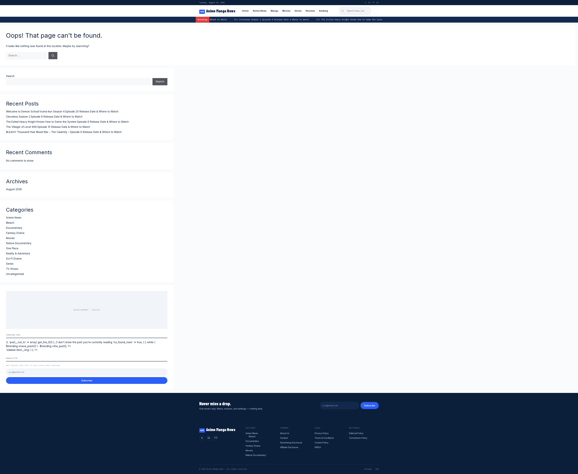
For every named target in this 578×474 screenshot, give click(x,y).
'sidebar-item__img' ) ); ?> (21, 349)
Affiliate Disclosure (289, 447)
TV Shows (12, 268)
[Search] (52, 55)
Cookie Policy (321, 442)
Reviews (310, 10)
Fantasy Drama (15, 233)
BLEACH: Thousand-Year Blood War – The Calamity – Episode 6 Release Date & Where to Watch (64, 132)
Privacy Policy (322, 433)
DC (378, 2)
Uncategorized (15, 274)
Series (298, 10)
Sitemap (368, 469)
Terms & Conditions (324, 438)
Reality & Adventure (18, 253)
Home (245, 10)
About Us (284, 433)
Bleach (10, 222)
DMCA (318, 447)
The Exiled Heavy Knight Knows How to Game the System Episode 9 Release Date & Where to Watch (328, 19)
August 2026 (14, 189)
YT (373, 2)
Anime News (259, 10)
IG (369, 2)
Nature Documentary (18, 243)
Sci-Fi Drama (14, 258)
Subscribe (86, 380)
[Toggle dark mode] (375, 11)
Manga (274, 10)
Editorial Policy (356, 433)
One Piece (12, 248)
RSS (377, 469)
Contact (284, 438)
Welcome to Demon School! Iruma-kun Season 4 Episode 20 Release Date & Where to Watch (62, 111)
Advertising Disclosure (291, 442)
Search (10, 76)
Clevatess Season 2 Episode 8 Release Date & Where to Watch (225, 19)
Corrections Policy (358, 438)
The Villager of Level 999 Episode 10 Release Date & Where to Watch (48, 126)
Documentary (14, 227)
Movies (286, 10)
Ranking (323, 10)
